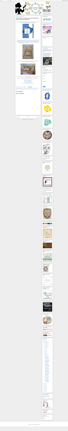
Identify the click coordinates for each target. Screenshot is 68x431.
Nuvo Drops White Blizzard (28, 82)
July (45, 348)
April (45, 352)
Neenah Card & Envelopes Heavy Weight (27, 83)
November (46, 343)
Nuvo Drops (35, 88)
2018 (45, 383)
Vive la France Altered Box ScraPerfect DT (47, 358)
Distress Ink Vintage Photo (28, 81)
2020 (45, 340)
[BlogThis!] (29, 86)
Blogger (39, 424)
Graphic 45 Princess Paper (28, 80)
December (46, 342)
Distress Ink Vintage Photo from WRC (32, 42)
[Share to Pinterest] (31, 86)
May (45, 351)
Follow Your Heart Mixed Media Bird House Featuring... (47, 374)
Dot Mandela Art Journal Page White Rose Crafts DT (47, 50)
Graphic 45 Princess (26, 40)
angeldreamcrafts (20, 88)
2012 (45, 391)
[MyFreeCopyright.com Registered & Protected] (47, 396)
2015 (45, 387)
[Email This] (28, 86)
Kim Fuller (31, 88)
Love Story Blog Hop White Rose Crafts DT (47, 371)
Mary (44, 418)
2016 (45, 386)
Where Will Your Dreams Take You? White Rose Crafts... (47, 380)
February (46, 355)
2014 (45, 388)
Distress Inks (25, 88)
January (46, 356)
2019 (45, 341)
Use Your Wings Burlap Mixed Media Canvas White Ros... (47, 361)
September (46, 346)
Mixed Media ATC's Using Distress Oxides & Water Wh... (47, 365)
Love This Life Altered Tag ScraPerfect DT (47, 368)
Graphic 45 (28, 88)
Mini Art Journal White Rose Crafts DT (47, 377)
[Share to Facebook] (30, 86)
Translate (49, 70)
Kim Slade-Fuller (46, 416)
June (45, 350)
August (46, 347)
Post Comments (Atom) (30, 119)
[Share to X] (29, 86)
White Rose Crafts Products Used (28, 79)
